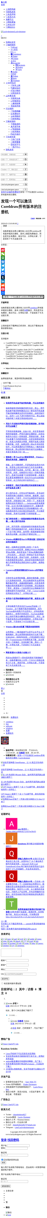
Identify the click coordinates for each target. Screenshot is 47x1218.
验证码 (4, 1153)
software (9, 726)
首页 (3, 192)
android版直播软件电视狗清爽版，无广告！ (24, 1061)
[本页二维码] (8, 1215)
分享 (3, 694)
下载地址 (7, 388)
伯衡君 (22, 753)
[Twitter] (23, 269)
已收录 (33, 218)
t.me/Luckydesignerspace (24, 1127)
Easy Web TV (31, 1082)
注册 (5, 2)
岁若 (14, 1028)
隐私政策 (9, 150)
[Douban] (23, 258)
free (7, 724)
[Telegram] (23, 266)
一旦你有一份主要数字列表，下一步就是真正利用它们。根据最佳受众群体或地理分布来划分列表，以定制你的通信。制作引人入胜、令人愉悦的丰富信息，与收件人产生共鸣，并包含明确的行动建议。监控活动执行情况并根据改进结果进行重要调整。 (25, 889)
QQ (2, 974)
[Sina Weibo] (23, 250)
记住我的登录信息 (11, 1160)
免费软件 (16, 192)
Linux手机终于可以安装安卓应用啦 (20, 1054)
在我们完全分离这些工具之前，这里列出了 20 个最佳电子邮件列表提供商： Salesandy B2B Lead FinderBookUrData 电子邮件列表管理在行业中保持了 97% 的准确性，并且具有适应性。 (25, 864)
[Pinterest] (23, 289)
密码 (3, 1148)
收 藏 (3, 392)
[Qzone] (23, 262)
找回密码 (13, 1140)
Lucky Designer (24, 1117)
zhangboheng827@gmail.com (24, 1125)
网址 (3, 969)
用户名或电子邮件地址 (10, 1174)
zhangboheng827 (19, 1115)
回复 (8, 1006)
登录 (3, 5)
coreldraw (33, 308)
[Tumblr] (23, 277)
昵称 (3, 960)
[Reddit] (23, 285)
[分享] (23, 293)
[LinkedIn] (23, 281)
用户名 (4, 1145)
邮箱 (3, 965)
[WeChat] (23, 254)
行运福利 (9, 192)
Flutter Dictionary (30, 1084)
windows (9, 728)
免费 (26, 310)
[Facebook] (23, 273)
